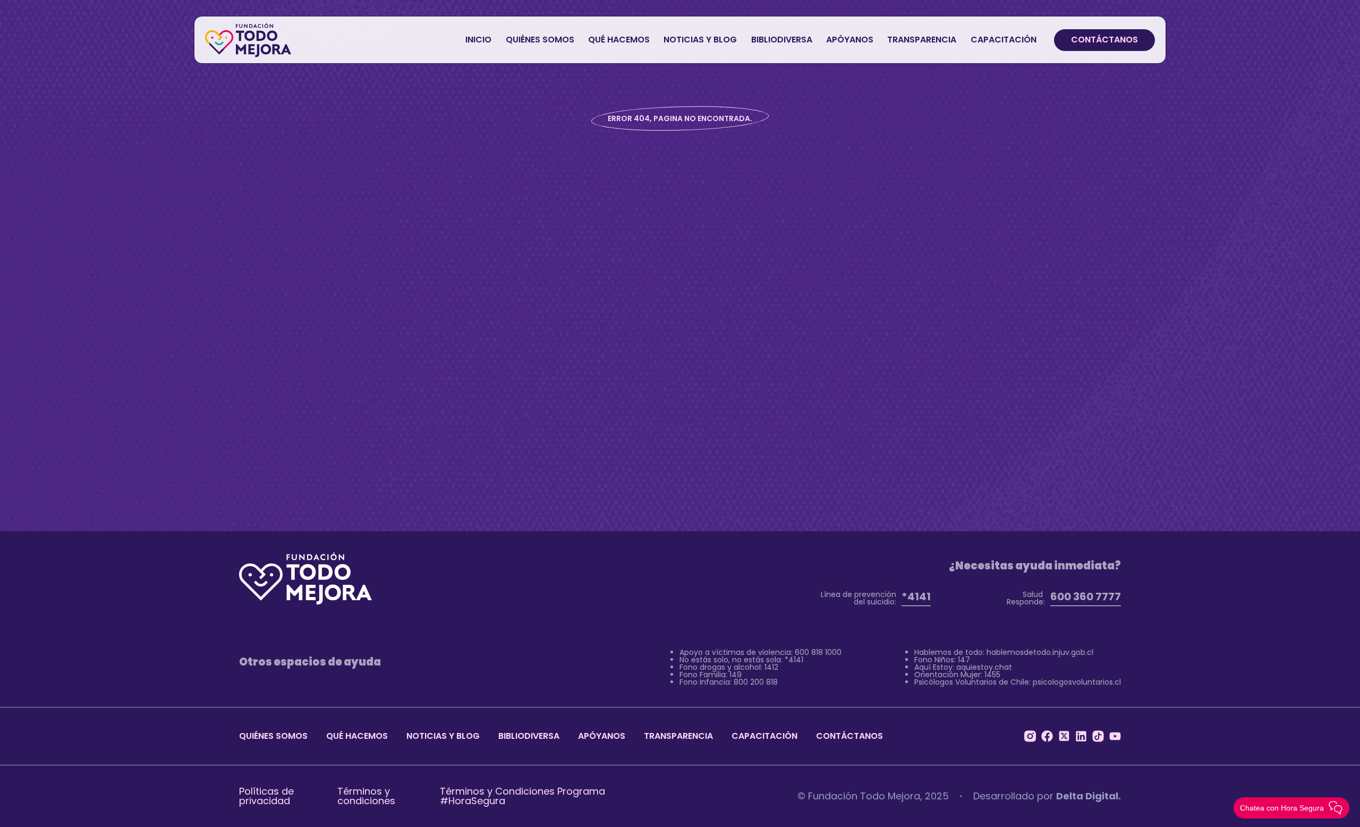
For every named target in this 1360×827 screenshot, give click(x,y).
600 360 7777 (1085, 596)
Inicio (478, 39)
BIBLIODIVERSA (781, 39)
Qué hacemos (619, 39)
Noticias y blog (700, 39)
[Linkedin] (1081, 736)
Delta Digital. (1088, 796)
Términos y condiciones (366, 796)
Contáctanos (849, 736)
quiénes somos (540, 39)
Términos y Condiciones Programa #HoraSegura (522, 796)
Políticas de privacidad (266, 796)
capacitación (1003, 39)
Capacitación (764, 736)
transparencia (921, 39)
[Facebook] (1047, 736)
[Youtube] (1115, 736)
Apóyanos (849, 39)
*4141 (916, 596)
